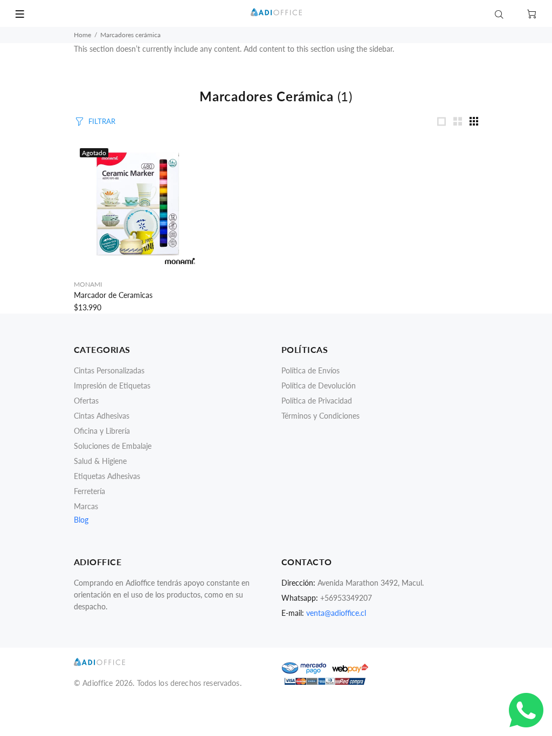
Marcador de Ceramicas (113, 295)
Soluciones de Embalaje (112, 445)
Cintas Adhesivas (101, 415)
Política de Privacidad (316, 400)
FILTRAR (101, 121)
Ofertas (86, 400)
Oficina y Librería (102, 430)
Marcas (86, 506)
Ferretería (89, 491)
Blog (81, 519)
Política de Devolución (318, 385)
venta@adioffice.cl (336, 612)
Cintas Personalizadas (109, 370)
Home (82, 35)
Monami (88, 284)
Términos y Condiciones (320, 415)
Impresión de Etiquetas (112, 385)
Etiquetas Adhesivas (107, 476)
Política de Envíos (310, 370)
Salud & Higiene (100, 461)
